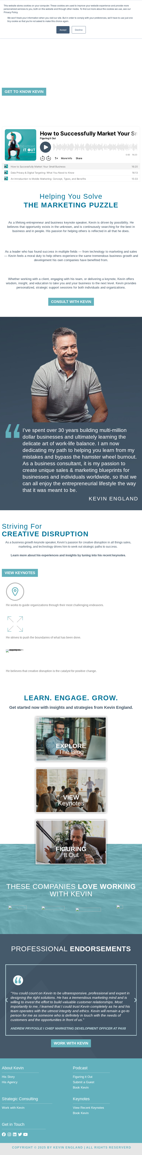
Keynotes (71, 803)
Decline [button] (79, 29)
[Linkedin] (15, 1134)
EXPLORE (71, 745)
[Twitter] (20, 1134)
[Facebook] (4, 1134)
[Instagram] (9, 1134)
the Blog (71, 751)
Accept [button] (63, 29)
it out (71, 854)
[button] (6, 1000)
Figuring (71, 848)
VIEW (71, 797)
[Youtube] (25, 1134)
